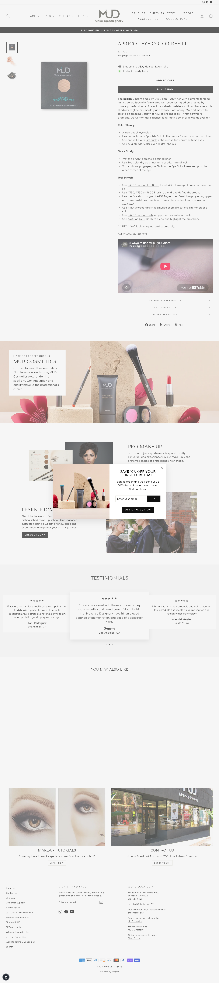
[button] (6, 977)
